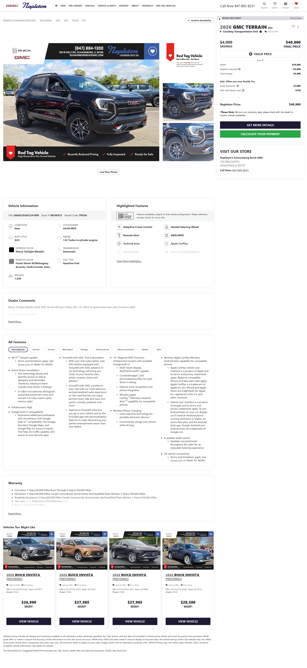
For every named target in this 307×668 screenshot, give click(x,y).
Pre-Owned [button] (75, 5)
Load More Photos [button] (108, 172)
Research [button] (147, 5)
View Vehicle (29, 621)
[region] (260, 90)
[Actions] (298, 27)
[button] (81, 102)
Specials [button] (90, 5)
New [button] (63, 5)
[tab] (18, 349)
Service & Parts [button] (107, 5)
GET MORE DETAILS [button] (260, 125)
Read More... (15, 321)
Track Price (263, 54)
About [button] (135, 5)
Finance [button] (123, 5)
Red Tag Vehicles (166, 5)
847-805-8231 (240, 170)
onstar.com (24, 364)
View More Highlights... (129, 261)
